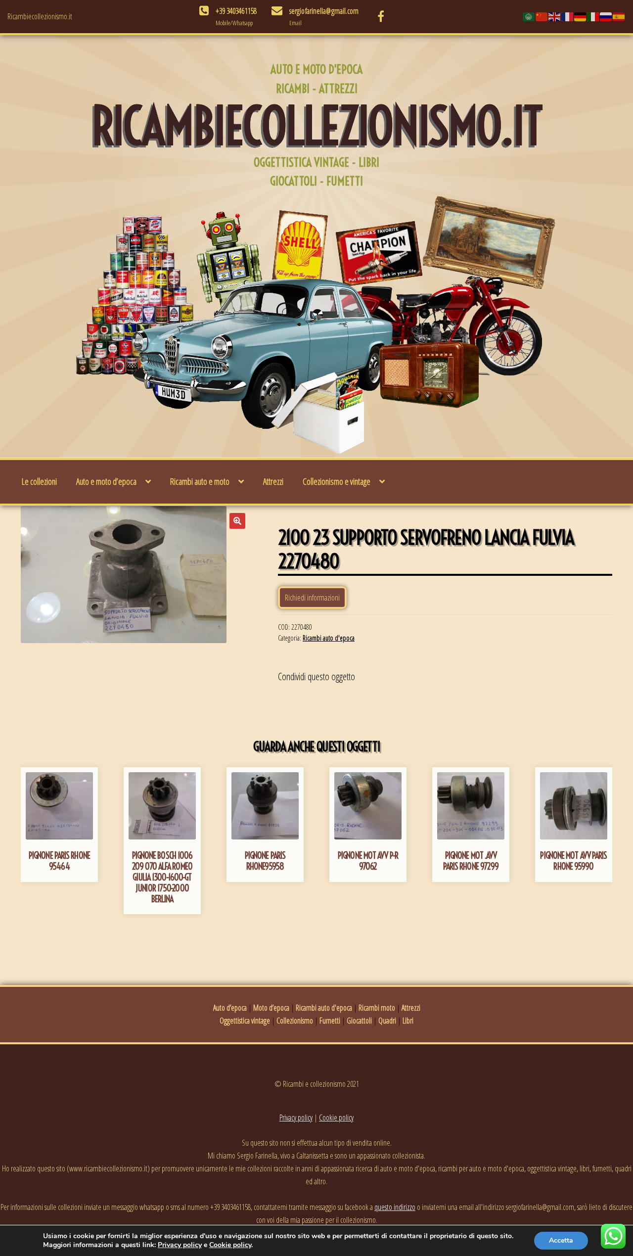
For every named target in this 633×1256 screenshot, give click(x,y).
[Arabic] (529, 16)
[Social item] (380, 16)
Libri (408, 1020)
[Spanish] (619, 16)
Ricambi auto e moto (199, 481)
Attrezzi (273, 481)
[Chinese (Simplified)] (542, 16)
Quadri (387, 1020)
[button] (237, 521)
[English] (554, 16)
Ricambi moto (377, 1007)
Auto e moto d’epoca (106, 481)
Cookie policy (336, 1117)
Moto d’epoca (271, 1007)
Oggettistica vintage (245, 1020)
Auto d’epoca (230, 1007)
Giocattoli (359, 1020)
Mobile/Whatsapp (234, 22)
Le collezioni (39, 481)
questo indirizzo (394, 1207)
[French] (567, 16)
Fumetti (329, 1020)
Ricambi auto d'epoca (329, 638)
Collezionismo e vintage (336, 481)
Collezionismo (294, 1020)
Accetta (561, 1240)
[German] (580, 16)
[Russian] (606, 16)
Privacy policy (296, 1117)
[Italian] (593, 16)
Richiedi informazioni (312, 597)
